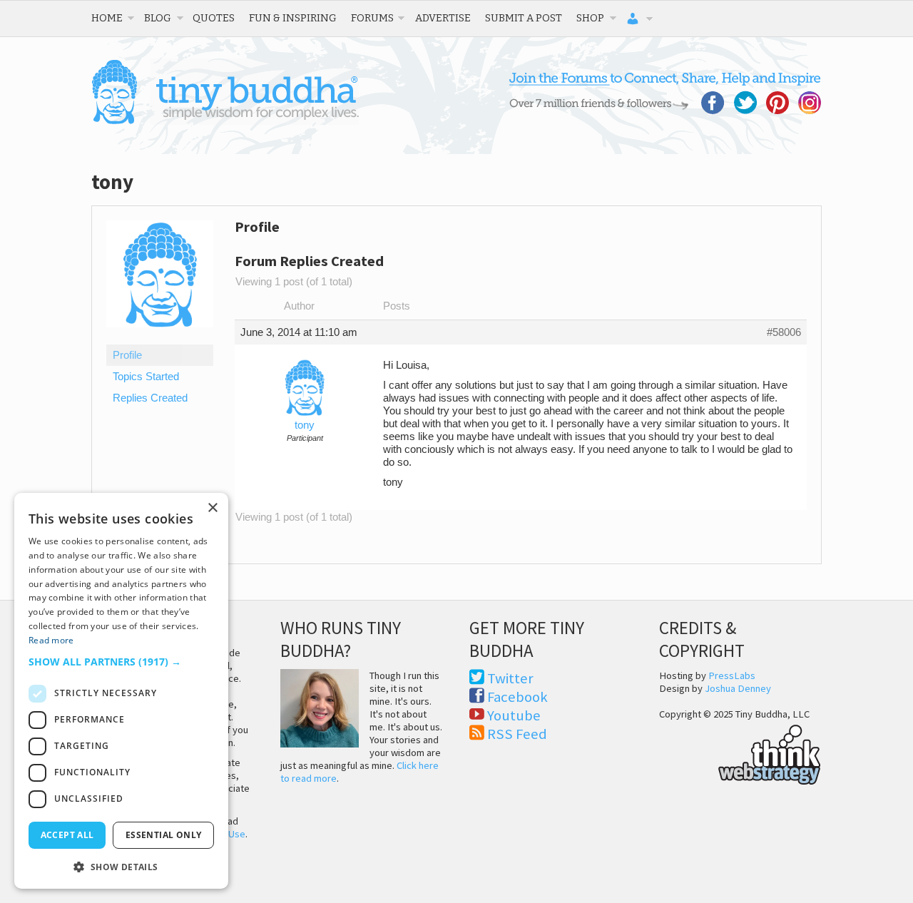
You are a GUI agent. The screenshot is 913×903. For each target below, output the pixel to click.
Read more (51, 640)
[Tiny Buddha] (225, 121)
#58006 (784, 332)
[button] (121, 661)
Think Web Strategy (740, 752)
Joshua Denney (738, 688)
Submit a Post (523, 17)
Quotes (214, 17)
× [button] (212, 508)
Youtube (514, 715)
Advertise (443, 17)
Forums (372, 17)
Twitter (510, 678)
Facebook (517, 697)
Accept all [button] (67, 835)
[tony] (159, 338)
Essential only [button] (164, 835)
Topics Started (146, 376)
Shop (590, 17)
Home (107, 17)
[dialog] (121, 691)
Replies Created (150, 398)
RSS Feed (517, 734)
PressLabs (731, 675)
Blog (157, 17)
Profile (127, 355)
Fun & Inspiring (293, 17)
